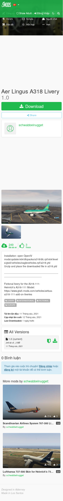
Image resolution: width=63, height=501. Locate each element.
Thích (28, 247)
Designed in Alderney (13, 489)
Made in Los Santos (12, 493)
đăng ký (9, 369)
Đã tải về (13, 247)
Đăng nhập (45, 366)
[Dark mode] (53, 13)
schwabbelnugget (31, 125)
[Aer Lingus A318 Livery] (31, 207)
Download (33, 106)
